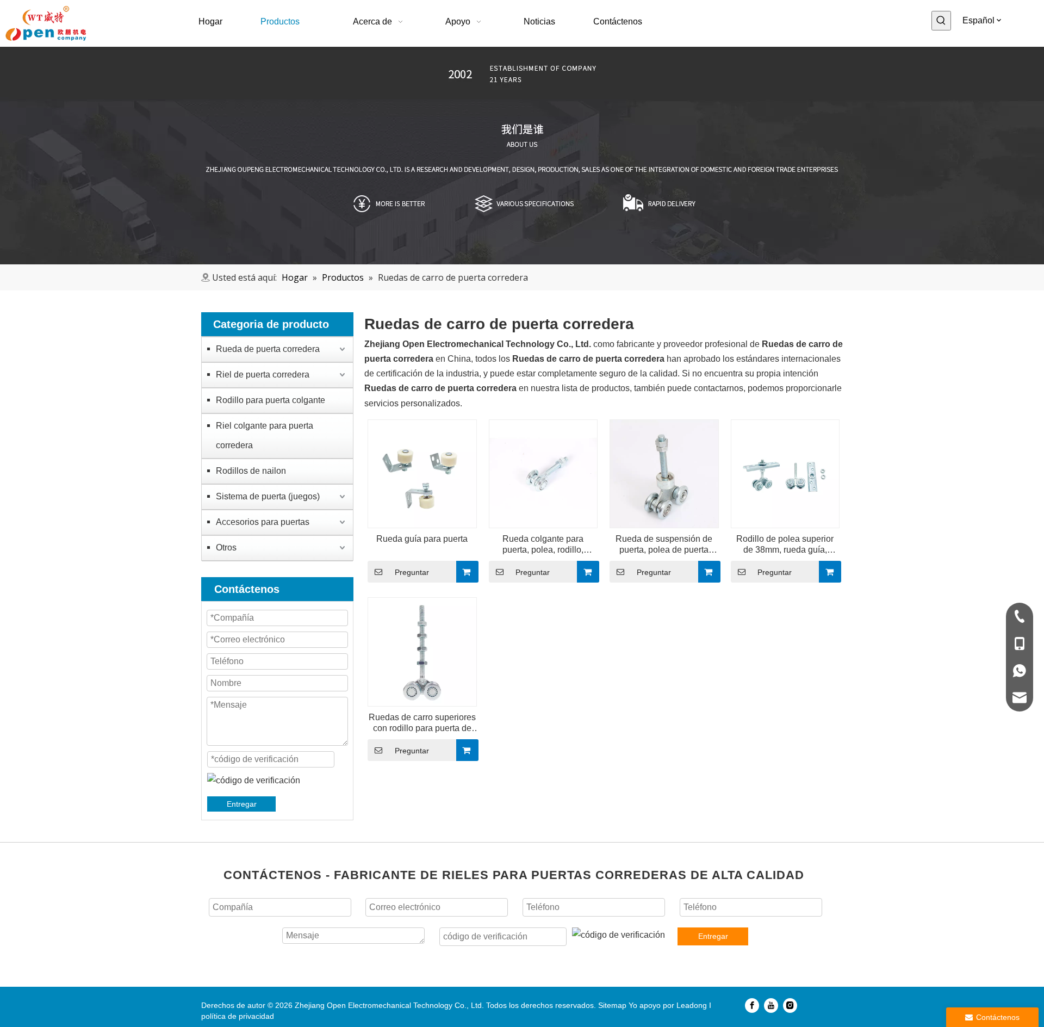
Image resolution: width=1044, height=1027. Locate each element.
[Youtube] (771, 1005)
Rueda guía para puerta (422, 538)
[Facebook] (752, 1005)
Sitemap (612, 1005)
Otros (226, 547)
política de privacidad (237, 1016)
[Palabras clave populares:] (941, 20)
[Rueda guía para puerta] (422, 473)
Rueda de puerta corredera (268, 349)
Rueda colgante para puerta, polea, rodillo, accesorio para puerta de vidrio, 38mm (543, 544)
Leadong (691, 1005)
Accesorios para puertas (262, 522)
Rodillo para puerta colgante (270, 400)
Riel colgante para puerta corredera (264, 435)
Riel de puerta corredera (262, 374)
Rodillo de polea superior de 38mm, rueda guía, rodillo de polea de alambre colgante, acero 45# (785, 544)
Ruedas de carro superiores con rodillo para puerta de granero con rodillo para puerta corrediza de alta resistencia (422, 723)
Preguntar (412, 572)
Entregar (242, 804)
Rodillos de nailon (251, 470)
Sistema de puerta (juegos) (268, 496)
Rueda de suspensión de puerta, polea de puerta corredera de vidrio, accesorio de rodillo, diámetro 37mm (664, 544)
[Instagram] (790, 1005)
